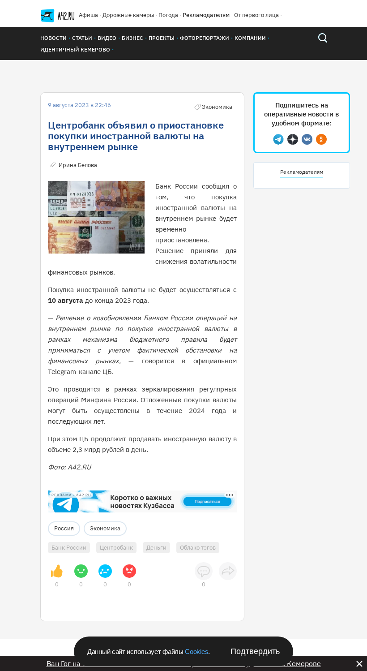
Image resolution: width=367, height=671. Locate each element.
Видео (107, 37)
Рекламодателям (206, 15)
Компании (250, 37)
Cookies (196, 651)
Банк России (68, 547)
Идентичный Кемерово (75, 49)
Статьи (82, 37)
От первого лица (256, 15)
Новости (53, 37)
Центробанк (116, 547)
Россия (64, 528)
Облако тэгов (198, 547)
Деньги (156, 547)
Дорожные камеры (128, 15)
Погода (168, 15)
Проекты (162, 37)
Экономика (105, 528)
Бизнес (132, 37)
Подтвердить (255, 651)
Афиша (88, 15)
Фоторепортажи (204, 37)
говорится (158, 361)
